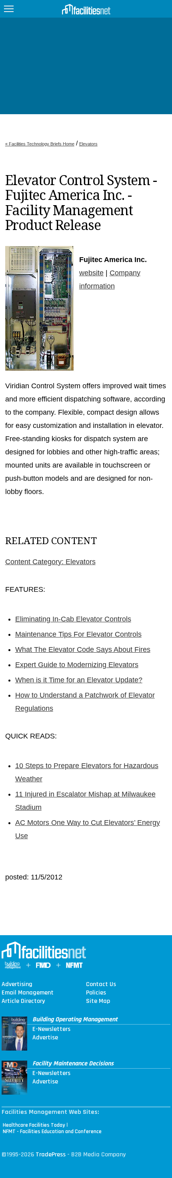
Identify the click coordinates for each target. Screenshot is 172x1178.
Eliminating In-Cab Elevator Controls (73, 619)
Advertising (17, 984)
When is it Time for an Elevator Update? (78, 680)
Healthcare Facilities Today (34, 1125)
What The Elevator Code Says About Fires (82, 649)
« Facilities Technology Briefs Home (39, 143)
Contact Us (101, 984)
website (91, 273)
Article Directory (23, 1001)
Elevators (88, 143)
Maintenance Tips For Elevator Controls (78, 634)
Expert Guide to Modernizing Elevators (76, 665)
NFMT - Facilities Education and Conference (52, 1131)
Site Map (98, 1001)
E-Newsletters (51, 1029)
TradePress (51, 1154)
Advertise (45, 1038)
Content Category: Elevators (50, 562)
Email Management (28, 993)
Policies (96, 993)
